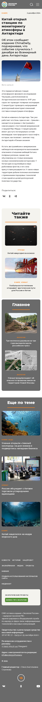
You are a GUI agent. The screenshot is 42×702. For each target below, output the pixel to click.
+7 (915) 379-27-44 (10, 646)
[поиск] (31, 4)
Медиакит (6, 584)
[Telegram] (15, 196)
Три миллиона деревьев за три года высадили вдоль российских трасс (21, 343)
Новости (6, 560)
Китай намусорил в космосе (21, 253)
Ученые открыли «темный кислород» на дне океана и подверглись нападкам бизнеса (19, 446)
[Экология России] (9, 4)
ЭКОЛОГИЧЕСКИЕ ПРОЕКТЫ (16, 595)
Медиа (20, 566)
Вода (11, 440)
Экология (21, 337)
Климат (24, 282)
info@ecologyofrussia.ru (12, 655)
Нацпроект (28, 560)
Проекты (30, 566)
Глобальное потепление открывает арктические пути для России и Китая (21, 288)
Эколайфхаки (8, 566)
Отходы (21, 250)
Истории (16, 560)
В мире (4, 13)
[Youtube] (38, 686)
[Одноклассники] (10, 196)
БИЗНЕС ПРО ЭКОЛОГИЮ (16, 600)
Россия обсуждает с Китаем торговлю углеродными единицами (17, 491)
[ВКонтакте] (4, 196)
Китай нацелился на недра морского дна (17, 535)
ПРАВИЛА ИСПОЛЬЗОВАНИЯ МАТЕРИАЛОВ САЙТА (20, 577)
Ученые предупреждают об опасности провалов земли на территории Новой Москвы (21, 380)
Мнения (5, 571)
